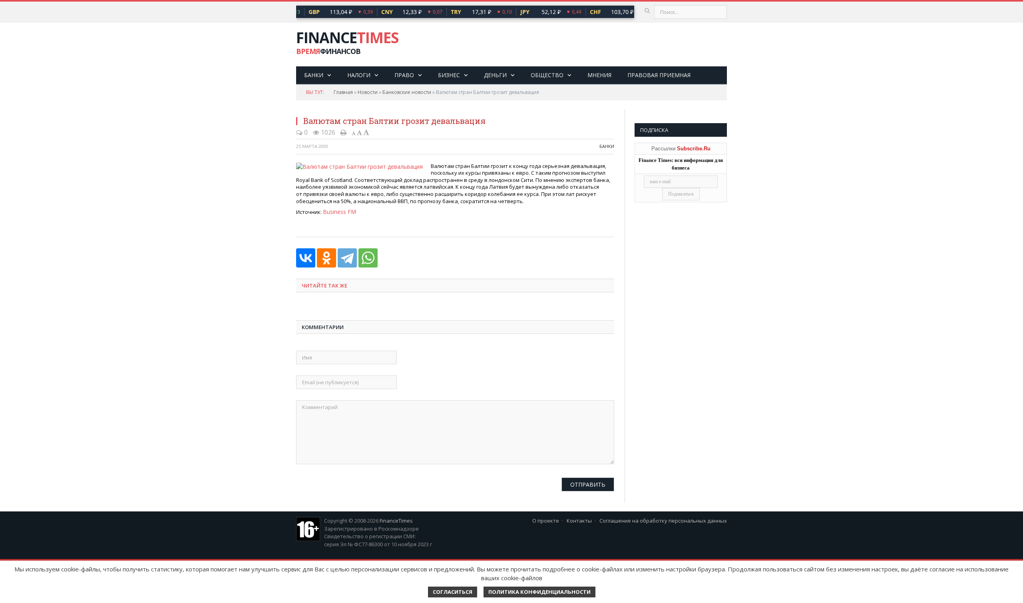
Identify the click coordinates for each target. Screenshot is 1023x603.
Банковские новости (406, 92)
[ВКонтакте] (305, 257)
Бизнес (449, 75)
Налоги (358, 75)
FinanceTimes (396, 519)
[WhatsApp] (368, 257)
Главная (343, 92)
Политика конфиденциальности (539, 591)
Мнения (599, 75)
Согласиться (452, 591)
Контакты (579, 519)
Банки (313, 75)
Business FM (338, 211)
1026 (327, 132)
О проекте (545, 519)
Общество (547, 75)
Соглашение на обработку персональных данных (663, 519)
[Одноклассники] (326, 257)
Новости (368, 92)
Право (404, 75)
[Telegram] (347, 257)
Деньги (495, 75)
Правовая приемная (659, 75)
